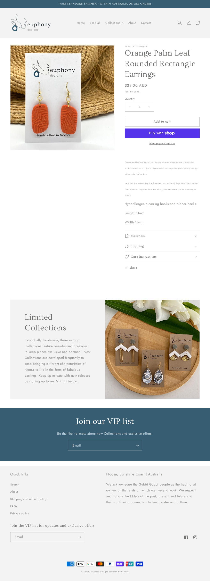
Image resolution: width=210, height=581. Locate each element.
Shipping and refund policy (28, 499)
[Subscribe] (137, 445)
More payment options (162, 143)
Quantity (130, 99)
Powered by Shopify (119, 571)
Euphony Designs (99, 571)
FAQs (13, 506)
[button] (114, 22)
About (14, 492)
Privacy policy (19, 513)
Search (14, 484)
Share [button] (133, 268)
